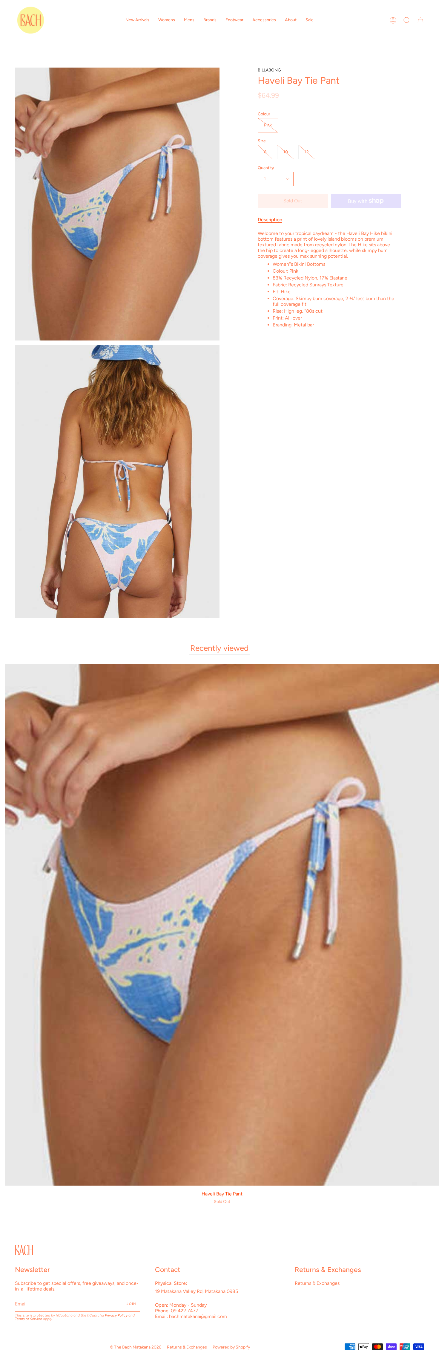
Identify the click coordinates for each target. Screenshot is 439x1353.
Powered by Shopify (231, 1347)
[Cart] (420, 20)
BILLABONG (269, 70)
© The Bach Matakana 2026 (135, 1347)
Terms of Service (28, 1319)
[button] (137, 20)
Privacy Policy (116, 1315)
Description (270, 219)
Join (131, 1304)
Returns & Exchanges (317, 1283)
